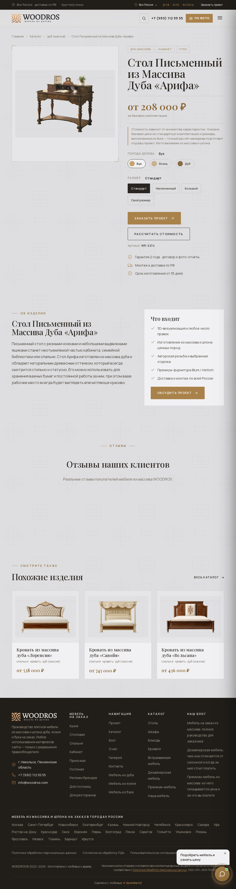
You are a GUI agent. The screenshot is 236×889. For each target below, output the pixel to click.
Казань (113, 825)
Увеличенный (166, 188)
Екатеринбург (93, 825)
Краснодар (49, 832)
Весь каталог (206, 577)
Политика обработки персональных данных (44, 853)
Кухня (74, 726)
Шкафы (153, 732)
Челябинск (162, 825)
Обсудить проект (174, 393)
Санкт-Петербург (41, 825)
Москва (17, 825)
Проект (115, 723)
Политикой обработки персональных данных (160, 870)
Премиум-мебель (162, 787)
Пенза (130, 832)
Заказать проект (212, 5)
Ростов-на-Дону (24, 832)
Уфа (216, 825)
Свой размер (140, 200)
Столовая (77, 734)
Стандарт (139, 188)
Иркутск (88, 839)
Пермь (96, 832)
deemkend (134, 883)
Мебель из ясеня (122, 783)
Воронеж (80, 832)
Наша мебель (158, 796)
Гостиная (77, 769)
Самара (203, 825)
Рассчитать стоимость (158, 234)
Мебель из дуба (121, 775)
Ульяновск (183, 832)
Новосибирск (68, 825)
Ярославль (20, 839)
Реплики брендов (83, 778)
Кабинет (76, 752)
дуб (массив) (56, 36)
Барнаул (71, 839)
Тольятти (164, 832)
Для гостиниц (80, 786)
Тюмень (54, 839)
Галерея (115, 757)
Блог (112, 740)
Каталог (35, 36)
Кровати (154, 749)
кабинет (165, 49)
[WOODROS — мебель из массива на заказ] (35, 18)
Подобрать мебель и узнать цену (203, 856)
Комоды (154, 740)
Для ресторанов (83, 795)
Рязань (201, 832)
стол (183, 49)
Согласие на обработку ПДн (103, 853)
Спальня (76, 743)
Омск (66, 832)
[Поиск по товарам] (144, 18)
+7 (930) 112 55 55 (167, 18)
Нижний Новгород (136, 825)
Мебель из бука (121, 792)
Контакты (116, 766)
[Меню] (219, 18)
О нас (113, 749)
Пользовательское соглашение (154, 853)
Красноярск (184, 825)
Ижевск (38, 839)
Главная (18, 36)
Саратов (145, 832)
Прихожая (78, 760)
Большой (191, 188)
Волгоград (113, 832)
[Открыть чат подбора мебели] (222, 874)
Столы (153, 723)
